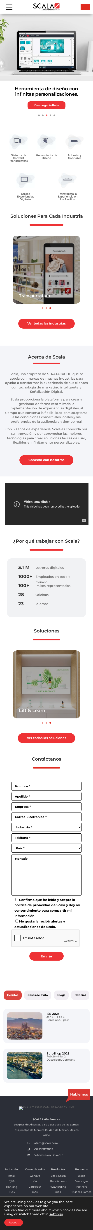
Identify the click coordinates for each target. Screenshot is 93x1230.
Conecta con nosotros (46, 460)
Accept (14, 1222)
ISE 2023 (53, 1013)
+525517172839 (43, 1149)
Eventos (12, 995)
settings (56, 1214)
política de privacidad (32, 905)
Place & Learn (58, 1181)
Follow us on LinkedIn (48, 1155)
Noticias (80, 995)
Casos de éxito (38, 995)
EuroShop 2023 (58, 1053)
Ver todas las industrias (46, 323)
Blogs (61, 995)
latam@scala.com (46, 1143)
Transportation (34, 295)
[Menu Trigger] (9, 6)
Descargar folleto (46, 105)
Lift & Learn (32, 710)
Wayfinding (58, 1187)
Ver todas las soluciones (46, 738)
